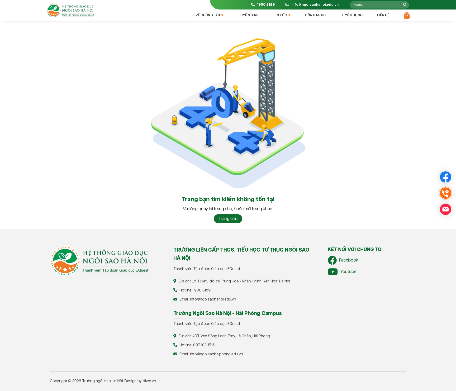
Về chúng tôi (207, 15)
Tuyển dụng (351, 15)
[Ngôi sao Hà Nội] (70, 10)
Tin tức (280, 15)
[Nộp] (405, 5)
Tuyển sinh (248, 15)
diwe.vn (149, 381)
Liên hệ (383, 15)
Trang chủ (228, 219)
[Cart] (407, 15)
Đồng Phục (315, 15)
